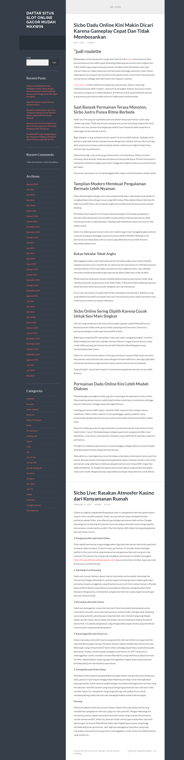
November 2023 (33, 344)
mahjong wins (32, 436)
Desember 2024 (33, 280)
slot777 (29, 489)
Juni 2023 (30, 370)
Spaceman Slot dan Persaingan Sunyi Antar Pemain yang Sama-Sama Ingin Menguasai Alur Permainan (41, 126)
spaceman (30, 500)
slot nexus (30, 484)
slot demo (30, 473)
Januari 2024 (31, 333)
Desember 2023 (33, 338)
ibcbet (29, 425)
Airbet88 (30, 399)
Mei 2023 (30, 376)
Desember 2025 (33, 227)
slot (28, 452)
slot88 (29, 494)
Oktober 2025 (32, 237)
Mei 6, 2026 (79, 43)
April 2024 (30, 317)
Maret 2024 (31, 322)
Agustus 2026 (32, 184)
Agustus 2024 (32, 296)
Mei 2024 (30, 312)
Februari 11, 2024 (82, 505)
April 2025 (30, 258)
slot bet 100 (31, 462)
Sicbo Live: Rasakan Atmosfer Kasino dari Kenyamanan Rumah (114, 496)
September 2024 (33, 290)
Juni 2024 (30, 306)
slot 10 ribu (31, 457)
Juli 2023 (30, 365)
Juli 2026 (30, 189)
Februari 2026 (32, 216)
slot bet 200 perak (34, 468)
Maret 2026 (31, 211)
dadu (129, 59)
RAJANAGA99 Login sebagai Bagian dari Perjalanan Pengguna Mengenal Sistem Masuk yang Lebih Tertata (41, 137)
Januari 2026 (31, 221)
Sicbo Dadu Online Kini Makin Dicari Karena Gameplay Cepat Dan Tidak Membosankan (113, 31)
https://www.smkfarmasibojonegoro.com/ (94, 559)
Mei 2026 (30, 200)
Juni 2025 (30, 248)
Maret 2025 (31, 264)
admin (90, 43)
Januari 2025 (31, 275)
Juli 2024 (30, 301)
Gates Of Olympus (34, 420)
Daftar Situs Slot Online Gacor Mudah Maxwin (41, 20)
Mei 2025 (30, 253)
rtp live (29, 441)
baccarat (30, 404)
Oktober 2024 (32, 285)
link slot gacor (32, 431)
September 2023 (33, 354)
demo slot (30, 415)
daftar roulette (32, 409)
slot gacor (30, 478)
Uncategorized (32, 510)
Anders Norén (144, 751)
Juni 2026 (30, 195)
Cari (28, 58)
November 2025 (33, 232)
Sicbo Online (80, 84)
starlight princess (33, 505)
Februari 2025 (32, 269)
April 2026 (30, 205)
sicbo (28, 446)
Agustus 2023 (32, 360)
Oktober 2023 (32, 349)
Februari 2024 (32, 328)
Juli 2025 (30, 243)
